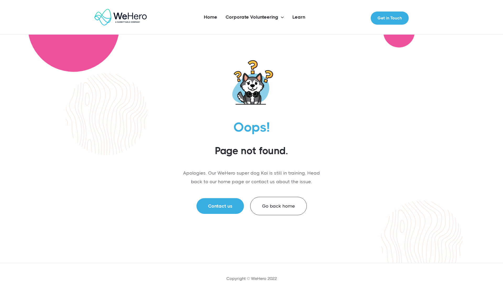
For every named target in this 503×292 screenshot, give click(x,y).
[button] (255, 17)
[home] (120, 17)
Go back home (278, 206)
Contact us (220, 206)
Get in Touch (390, 17)
